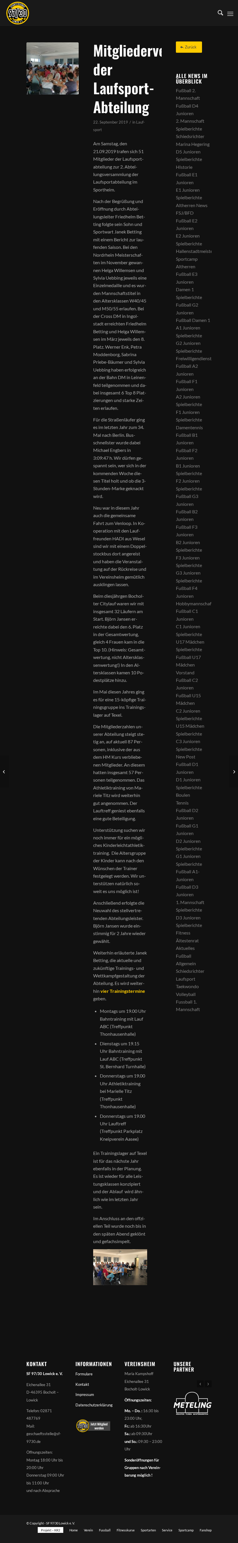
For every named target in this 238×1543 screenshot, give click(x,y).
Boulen (183, 795)
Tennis (182, 802)
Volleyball (186, 994)
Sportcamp (187, 259)
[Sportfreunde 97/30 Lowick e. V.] (18, 13)
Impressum (84, 1394)
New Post (185, 756)
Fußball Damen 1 (193, 320)
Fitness (183, 932)
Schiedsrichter (190, 136)
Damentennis (189, 427)
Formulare (84, 1374)
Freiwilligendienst (194, 358)
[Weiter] (208, 1383)
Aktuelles (185, 948)
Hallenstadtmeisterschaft (201, 251)
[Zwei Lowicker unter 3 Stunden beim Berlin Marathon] (233, 771)
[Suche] (217, 13)
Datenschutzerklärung (94, 1405)
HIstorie (184, 167)
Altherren (185, 266)
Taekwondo (187, 986)
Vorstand (185, 672)
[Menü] (230, 13)
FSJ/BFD (185, 212)
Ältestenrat (187, 940)
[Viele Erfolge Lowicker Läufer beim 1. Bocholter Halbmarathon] (4, 771)
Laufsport (185, 978)
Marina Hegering (193, 144)
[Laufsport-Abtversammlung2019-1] (52, 68)
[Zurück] (200, 1383)
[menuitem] (217, 13)
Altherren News (192, 205)
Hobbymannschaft (194, 603)
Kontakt (82, 1384)
